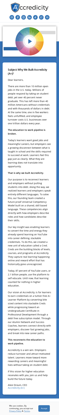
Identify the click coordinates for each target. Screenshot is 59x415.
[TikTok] (35, 17)
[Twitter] (41, 17)
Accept (44, 408)
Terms (27, 411)
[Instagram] (23, 17)
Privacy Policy (15, 411)
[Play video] (29, 41)
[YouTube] (47, 17)
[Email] (12, 17)
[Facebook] (17, 17)
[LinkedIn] (29, 17)
